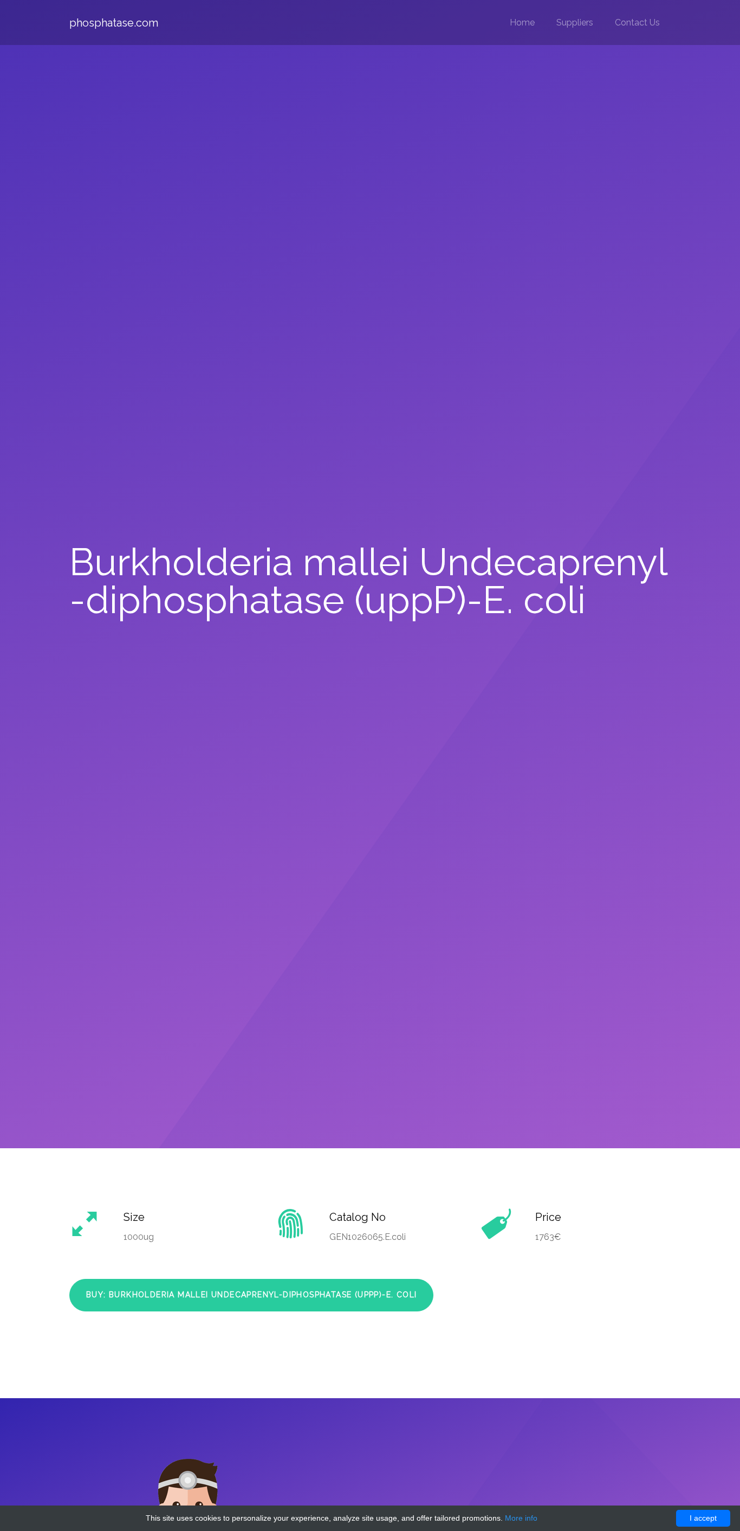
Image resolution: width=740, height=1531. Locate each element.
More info (521, 1518)
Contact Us (637, 22)
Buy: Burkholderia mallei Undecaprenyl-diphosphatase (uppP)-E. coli (251, 1294)
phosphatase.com (113, 22)
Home (522, 22)
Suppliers (574, 22)
